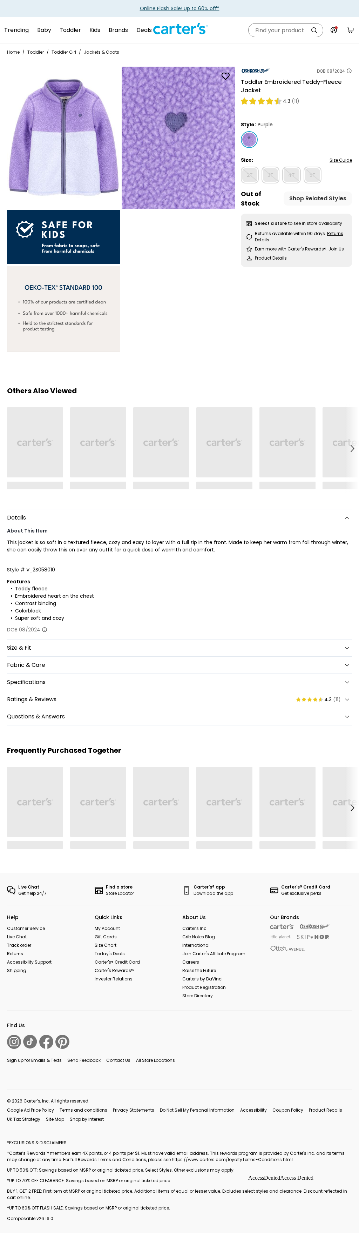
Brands (118, 30)
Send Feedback (84, 1060)
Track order (19, 945)
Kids (94, 30)
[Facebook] (46, 1042)
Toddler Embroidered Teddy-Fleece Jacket (291, 86)
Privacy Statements (133, 1110)
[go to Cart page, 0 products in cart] (350, 30)
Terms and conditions (83, 1110)
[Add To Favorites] (225, 76)
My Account (107, 928)
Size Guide (341, 160)
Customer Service (26, 928)
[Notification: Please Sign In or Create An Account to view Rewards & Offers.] (333, 30)
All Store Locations (155, 1060)
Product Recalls (325, 1110)
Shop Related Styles (317, 198)
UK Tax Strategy (23, 1119)
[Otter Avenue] (287, 948)
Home (13, 52)
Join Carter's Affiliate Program (213, 954)
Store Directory (197, 996)
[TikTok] (30, 1041)
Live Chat (17, 937)
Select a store (271, 223)
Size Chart (105, 945)
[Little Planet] (280, 937)
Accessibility (253, 1110)
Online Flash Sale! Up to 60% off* (179, 8)
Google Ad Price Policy (30, 1110)
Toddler (70, 30)
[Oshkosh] (315, 926)
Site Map (55, 1119)
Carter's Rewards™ (114, 970)
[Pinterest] (62, 1042)
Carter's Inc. (195, 928)
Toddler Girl (64, 52)
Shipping (16, 970)
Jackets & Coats (101, 52)
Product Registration (204, 987)
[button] (352, 448)
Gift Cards (106, 937)
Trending (16, 30)
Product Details (271, 258)
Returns (15, 954)
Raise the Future (199, 970)
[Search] (314, 30)
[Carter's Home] (179, 29)
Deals (144, 30)
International (196, 945)
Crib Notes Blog (198, 937)
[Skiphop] (313, 937)
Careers (190, 962)
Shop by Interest (87, 1119)
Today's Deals (110, 954)
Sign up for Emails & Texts (34, 1060)
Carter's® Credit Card (117, 962)
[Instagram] (14, 1042)
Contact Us (118, 1060)
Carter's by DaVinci (202, 979)
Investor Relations (114, 979)
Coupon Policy (287, 1110)
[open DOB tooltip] (349, 71)
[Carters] (282, 926)
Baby (44, 30)
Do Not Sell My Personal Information (197, 1110)
